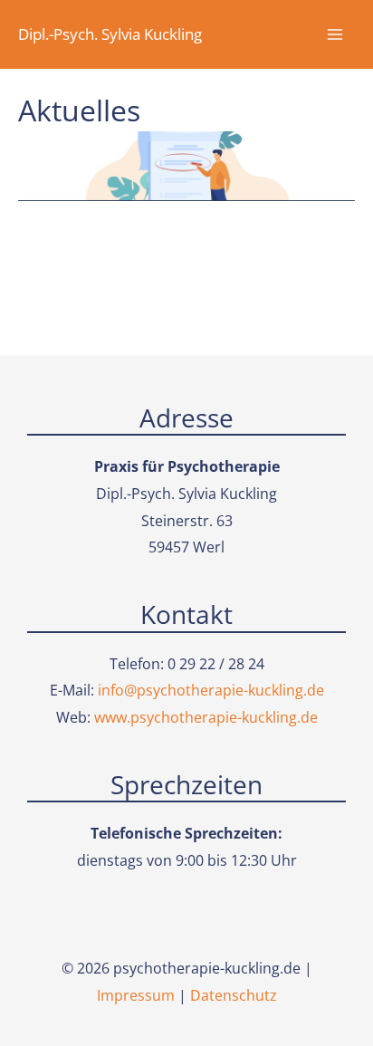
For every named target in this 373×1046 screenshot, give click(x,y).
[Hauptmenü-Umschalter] (335, 34)
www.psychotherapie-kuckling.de (206, 717)
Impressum (136, 995)
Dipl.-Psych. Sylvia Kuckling (110, 34)
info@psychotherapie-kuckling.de (211, 690)
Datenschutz (233, 995)
